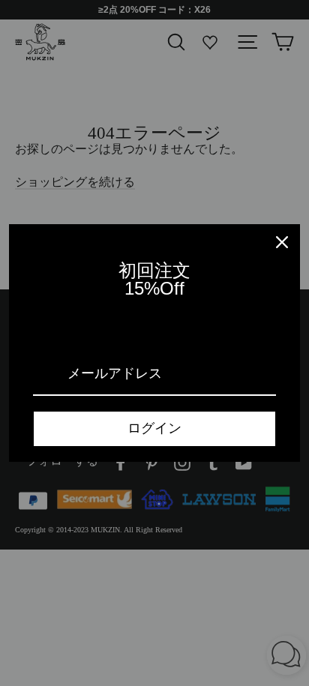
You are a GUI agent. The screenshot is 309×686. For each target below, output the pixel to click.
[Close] (282, 242)
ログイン (155, 428)
